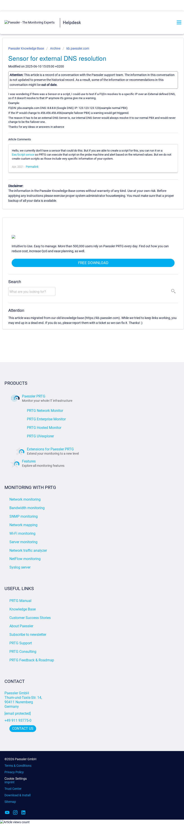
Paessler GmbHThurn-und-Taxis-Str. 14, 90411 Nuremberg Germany (23, 700)
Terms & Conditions (17, 765)
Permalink (32, 166)
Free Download (93, 263)
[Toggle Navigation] (179, 23)
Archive (55, 48)
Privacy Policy (14, 772)
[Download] (83, 426)
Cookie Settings (15, 778)
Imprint (9, 782)
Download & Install (17, 795)
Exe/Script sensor (23, 154)
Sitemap (10, 801)
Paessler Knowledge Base (26, 48)
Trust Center (13, 788)
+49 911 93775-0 (17, 720)
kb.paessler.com (77, 48)
